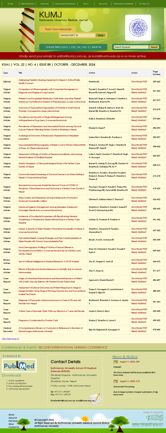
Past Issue (12, 420)
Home (10, 3)
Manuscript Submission (65, 3)
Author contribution (17, 383)
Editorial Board (27, 3)
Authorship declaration (19, 388)
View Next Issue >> (10, 338)
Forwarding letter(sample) (20, 386)
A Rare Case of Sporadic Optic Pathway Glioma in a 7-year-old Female (51, 311)
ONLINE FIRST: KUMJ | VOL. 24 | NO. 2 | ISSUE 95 (73, 47)
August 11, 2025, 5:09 (129, 361)
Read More (118, 375)
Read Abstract (138, 92)
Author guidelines (16, 380)
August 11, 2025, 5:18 (129, 381)
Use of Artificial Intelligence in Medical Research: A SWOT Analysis (49, 261)
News (86, 3)
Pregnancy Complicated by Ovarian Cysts (38, 320)
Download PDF (139, 81)
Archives (45, 3)
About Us (103, 3)
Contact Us (144, 3)
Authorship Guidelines (124, 3)
